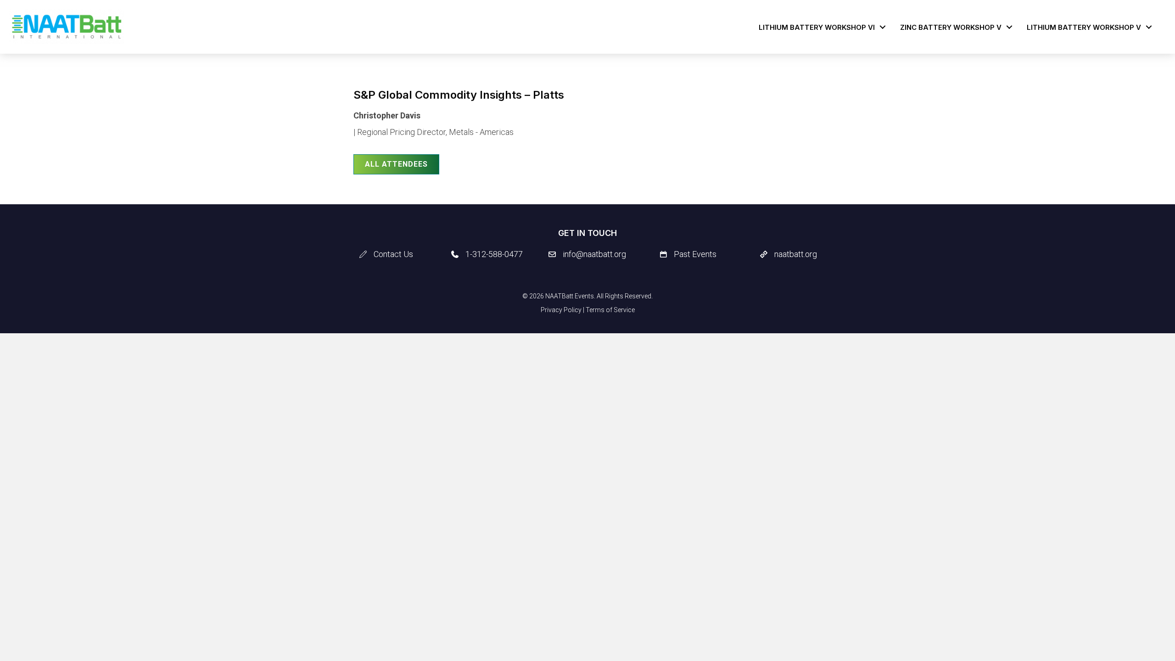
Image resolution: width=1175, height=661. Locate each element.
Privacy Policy (561, 310)
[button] (882, 27)
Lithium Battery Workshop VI (817, 27)
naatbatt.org (795, 254)
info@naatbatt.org (594, 254)
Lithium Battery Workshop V (1084, 27)
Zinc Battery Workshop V (951, 27)
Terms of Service (610, 310)
